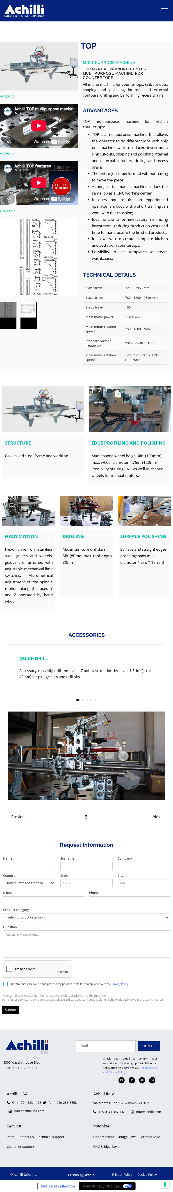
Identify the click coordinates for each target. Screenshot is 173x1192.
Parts (10, 1137)
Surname (67, 858)
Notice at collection (58, 1186)
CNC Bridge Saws (106, 1146)
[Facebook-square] (121, 1080)
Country (23, 879)
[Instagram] (152, 1080)
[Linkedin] (132, 1080)
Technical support (50, 1137)
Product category (24, 913)
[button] (165, 10)
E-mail (8, 893)
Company (125, 858)
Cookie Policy (147, 1174)
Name (7, 858)
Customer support (20, 1146)
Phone (94, 893)
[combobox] (29, 883)
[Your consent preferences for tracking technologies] (165, 1184)
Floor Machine (104, 1137)
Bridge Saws (127, 1137)
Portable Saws (150, 1137)
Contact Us (26, 1137)
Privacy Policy (120, 984)
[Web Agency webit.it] (87, 1175)
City (120, 875)
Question (10, 927)
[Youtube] (142, 1080)
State (64, 875)
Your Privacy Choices (101, 1186)
